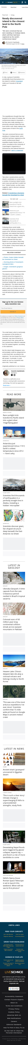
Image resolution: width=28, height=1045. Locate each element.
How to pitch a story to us (14, 1027)
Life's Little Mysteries (8, 934)
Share (6, 72)
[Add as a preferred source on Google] (14, 988)
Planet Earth (5, 15)
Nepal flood (13, 7)
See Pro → (16, 2)
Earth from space (20, 934)
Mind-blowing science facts (19, 964)
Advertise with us (14, 1015)
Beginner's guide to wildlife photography (19, 960)
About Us (14, 1003)
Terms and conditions (14, 1006)
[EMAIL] (15, 375)
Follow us (14, 72)
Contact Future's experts (14, 999)
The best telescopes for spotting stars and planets (8, 964)
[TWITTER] (12, 375)
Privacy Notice (20, 317)
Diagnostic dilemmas (8, 936)
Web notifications (14, 1018)
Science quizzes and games (8, 960)
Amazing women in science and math (19, 945)
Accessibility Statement (14, 996)
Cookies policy (14, 1012)
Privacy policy (14, 1009)
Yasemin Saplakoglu (13, 42)
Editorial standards (14, 1024)
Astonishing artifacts (19, 936)
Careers (14, 1021)
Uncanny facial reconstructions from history (19, 950)
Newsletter (22, 72)
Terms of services (19, 316)
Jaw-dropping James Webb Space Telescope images (8, 946)
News (22, 44)
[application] (14, 161)
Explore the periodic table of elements (8, 950)
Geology (12, 15)
